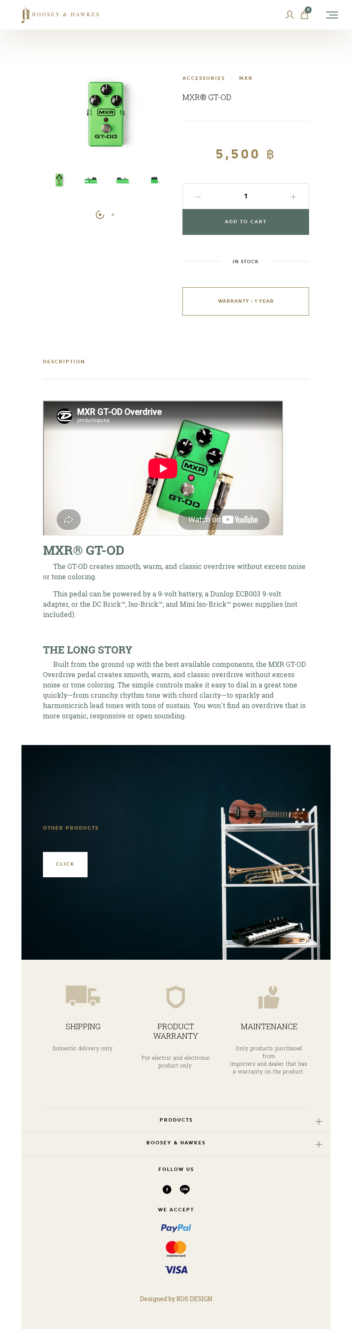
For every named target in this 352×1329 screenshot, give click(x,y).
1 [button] (100, 214)
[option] (59, 184)
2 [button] (113, 214)
